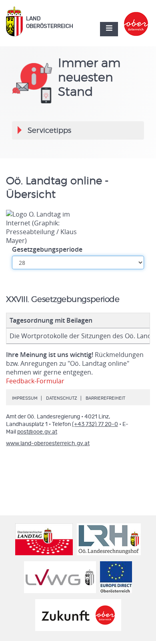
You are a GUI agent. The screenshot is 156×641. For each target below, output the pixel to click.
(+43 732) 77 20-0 (95, 424)
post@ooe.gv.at (37, 432)
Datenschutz (61, 398)
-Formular (35, 381)
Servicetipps (49, 133)
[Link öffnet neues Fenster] (136, 17)
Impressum (25, 398)
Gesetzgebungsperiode (47, 249)
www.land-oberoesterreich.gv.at (48, 443)
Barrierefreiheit (105, 398)
